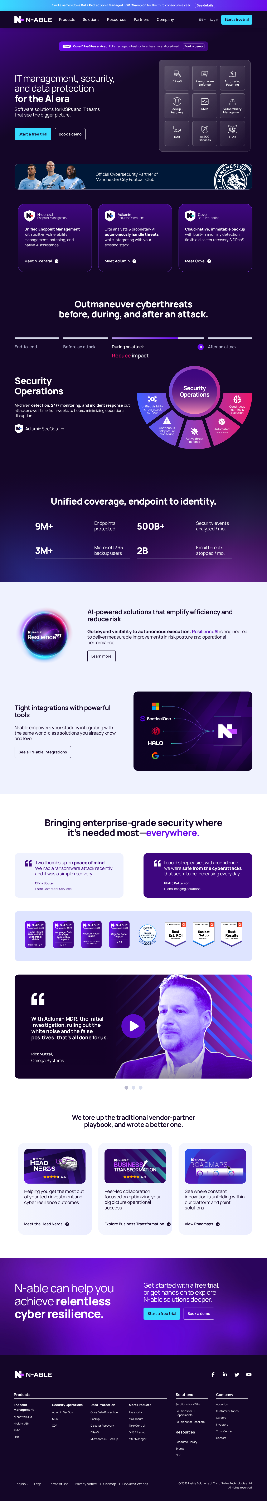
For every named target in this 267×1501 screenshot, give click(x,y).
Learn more (101, 655)
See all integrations (43, 751)
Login (214, 19)
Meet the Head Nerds (43, 1223)
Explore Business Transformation (135, 1223)
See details (205, 5)
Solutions (91, 19)
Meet (38, 260)
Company (165, 19)
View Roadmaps (199, 1223)
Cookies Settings (135, 1484)
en (201, 19)
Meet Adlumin (118, 260)
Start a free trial (237, 19)
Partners (141, 19)
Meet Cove (195, 260)
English (20, 1484)
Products (67, 19)
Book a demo (193, 46)
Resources (116, 19)
